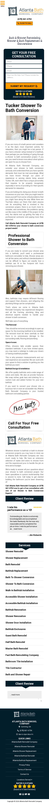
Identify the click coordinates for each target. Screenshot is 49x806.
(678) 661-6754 (24, 19)
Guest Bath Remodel (16, 635)
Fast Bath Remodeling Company (22, 655)
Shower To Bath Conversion (20, 583)
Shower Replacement (17, 558)
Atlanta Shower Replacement (24, 751)
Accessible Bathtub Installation (22, 603)
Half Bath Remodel (15, 642)
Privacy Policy (24, 765)
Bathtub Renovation (16, 609)
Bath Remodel (13, 564)
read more (18, 529)
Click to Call (25, 23)
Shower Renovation (16, 616)
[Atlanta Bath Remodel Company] (24, 714)
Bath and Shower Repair (18, 674)
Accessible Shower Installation (22, 596)
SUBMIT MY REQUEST (22, 86)
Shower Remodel (14, 551)
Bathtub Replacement (17, 570)
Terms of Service (24, 770)
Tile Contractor (14, 668)
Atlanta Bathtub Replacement (24, 760)
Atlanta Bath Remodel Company (24, 742)
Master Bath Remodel (17, 648)
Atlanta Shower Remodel (25, 747)
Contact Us (24, 774)
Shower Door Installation (18, 622)
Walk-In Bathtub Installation (20, 590)
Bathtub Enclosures (16, 629)
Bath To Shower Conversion (20, 577)
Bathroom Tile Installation (19, 661)
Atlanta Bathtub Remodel (24, 756)
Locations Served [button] (24, 780)
